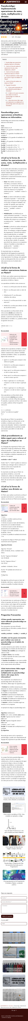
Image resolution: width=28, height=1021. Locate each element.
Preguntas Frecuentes (11, 85)
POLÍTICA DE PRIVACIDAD (17, 1016)
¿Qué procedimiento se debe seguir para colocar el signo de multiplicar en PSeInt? (13, 77)
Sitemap (9, 1017)
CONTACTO (4, 1017)
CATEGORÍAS (8, 1016)
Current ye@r (5, 920)
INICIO (2, 1016)
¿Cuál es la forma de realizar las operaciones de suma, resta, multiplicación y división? (12, 68)
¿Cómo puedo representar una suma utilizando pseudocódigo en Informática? (14, 89)
